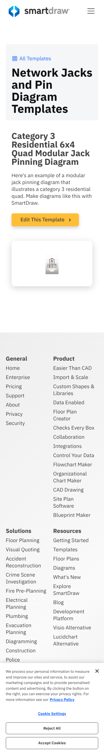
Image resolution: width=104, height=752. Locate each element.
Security (15, 423)
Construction (21, 650)
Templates (65, 549)
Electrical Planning (16, 603)
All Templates (35, 58)
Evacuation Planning (18, 628)
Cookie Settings (52, 713)
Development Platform (68, 615)
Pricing (14, 386)
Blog (58, 602)
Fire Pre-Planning (26, 590)
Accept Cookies (52, 743)
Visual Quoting (23, 549)
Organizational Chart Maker (70, 477)
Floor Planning (22, 540)
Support (15, 395)
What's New (67, 577)
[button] (91, 11)
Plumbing (17, 616)
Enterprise (18, 377)
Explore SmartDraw (66, 589)
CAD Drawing (68, 489)
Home (13, 368)
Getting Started (71, 540)
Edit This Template (43, 219)
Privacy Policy (62, 699)
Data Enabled (68, 402)
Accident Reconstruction (23, 562)
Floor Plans (66, 558)
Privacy (14, 414)
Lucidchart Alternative (66, 640)
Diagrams (64, 568)
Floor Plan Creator (65, 415)
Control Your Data (73, 455)
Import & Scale (70, 377)
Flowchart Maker (72, 464)
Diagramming (21, 641)
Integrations (67, 446)
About (13, 404)
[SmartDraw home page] (39, 11)
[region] (52, 707)
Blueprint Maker (71, 515)
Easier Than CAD (72, 368)
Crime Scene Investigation (21, 578)
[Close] (97, 671)
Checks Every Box (73, 427)
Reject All (52, 728)
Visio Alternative (72, 627)
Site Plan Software (63, 502)
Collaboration (68, 437)
